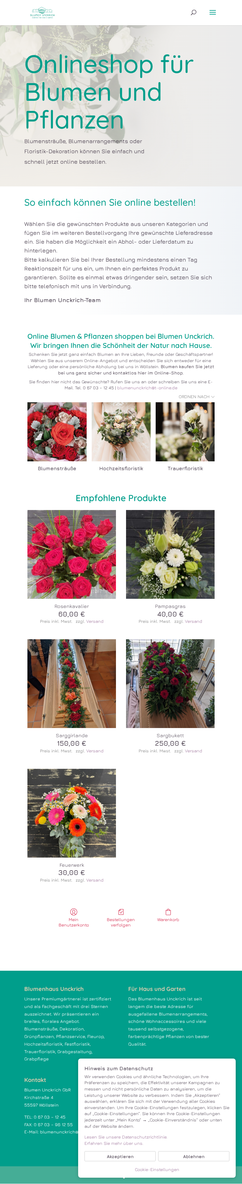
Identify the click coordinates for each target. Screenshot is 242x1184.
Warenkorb (168, 919)
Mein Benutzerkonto (74, 922)
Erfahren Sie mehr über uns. (113, 1143)
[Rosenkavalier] (71, 554)
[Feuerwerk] (71, 813)
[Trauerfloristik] (185, 431)
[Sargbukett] (170, 683)
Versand (95, 621)
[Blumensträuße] (56, 431)
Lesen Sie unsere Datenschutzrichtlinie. (125, 1136)
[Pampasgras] (170, 554)
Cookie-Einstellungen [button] (157, 1169)
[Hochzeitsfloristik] (121, 431)
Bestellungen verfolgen (121, 922)
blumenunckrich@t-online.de (147, 387)
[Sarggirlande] (71, 683)
